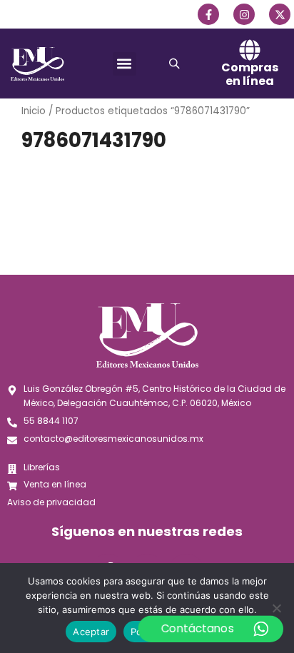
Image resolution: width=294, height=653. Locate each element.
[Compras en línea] (249, 50)
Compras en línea (249, 74)
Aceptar (91, 631)
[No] (276, 608)
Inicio (33, 111)
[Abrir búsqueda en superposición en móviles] (176, 63)
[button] (124, 64)
